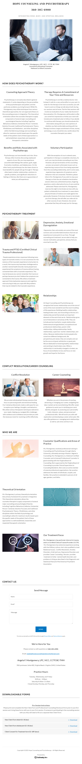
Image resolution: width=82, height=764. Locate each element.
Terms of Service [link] (58, 636)
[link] (41, 13)
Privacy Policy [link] (47, 636)
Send (41, 629)
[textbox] (41, 596)
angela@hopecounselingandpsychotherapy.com (43, 654)
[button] (72, 720)
